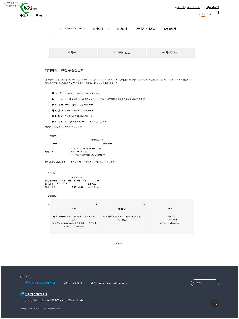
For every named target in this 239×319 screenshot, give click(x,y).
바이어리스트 (122, 52)
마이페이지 (193, 7)
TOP (215, 303)
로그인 (181, 7)
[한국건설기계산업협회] (33, 297)
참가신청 (214, 7)
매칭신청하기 (170, 52)
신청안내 (73, 52)
